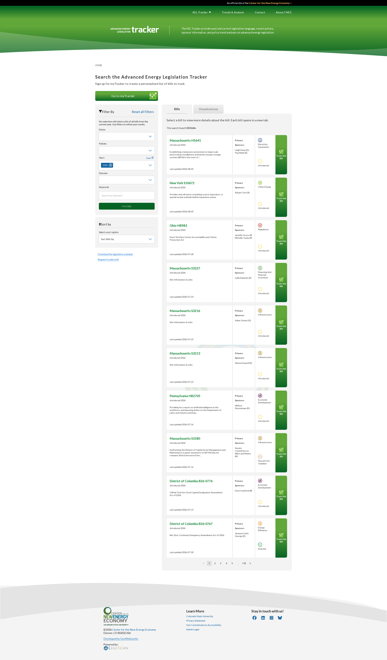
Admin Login (192, 629)
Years (125, 157)
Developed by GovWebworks (120, 638)
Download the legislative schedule (115, 254)
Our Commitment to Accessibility (203, 625)
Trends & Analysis (233, 12)
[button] (196, 12)
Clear (148, 158)
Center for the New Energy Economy (134, 629)
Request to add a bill (108, 259)
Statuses (103, 173)
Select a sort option (109, 232)
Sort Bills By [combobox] (107, 239)
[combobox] (127, 136)
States (102, 129)
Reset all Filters (143, 112)
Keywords (104, 187)
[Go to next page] (250, 563)
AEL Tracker (200, 12)
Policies (103, 143)
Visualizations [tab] (208, 109)
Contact (260, 12)
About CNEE (284, 12)
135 (244, 563)
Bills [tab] (177, 109)
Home (98, 65)
